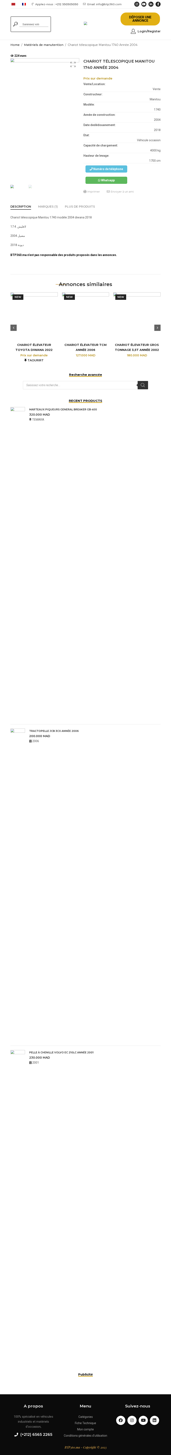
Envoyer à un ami (122, 191)
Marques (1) (48, 206)
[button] (140, 19)
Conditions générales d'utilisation (85, 1435)
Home (15, 45)
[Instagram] (132, 1420)
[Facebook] (120, 1420)
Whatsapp (108, 180)
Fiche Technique (85, 1423)
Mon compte (85, 1429)
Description (20, 206)
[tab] (20, 206)
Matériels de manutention (43, 45)
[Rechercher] (143, 385)
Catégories (85, 1416)
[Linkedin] (154, 1420)
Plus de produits (80, 206)
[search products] (15, 24)
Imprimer (93, 191)
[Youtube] (143, 1420)
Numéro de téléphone (108, 169)
